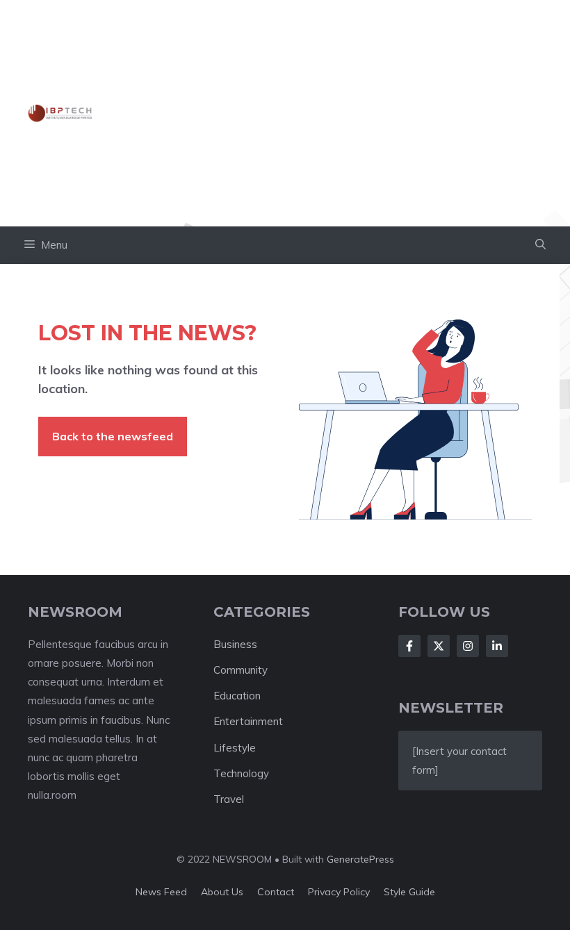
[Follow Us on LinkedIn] (497, 646)
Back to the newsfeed (112, 436)
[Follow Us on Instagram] (468, 646)
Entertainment (248, 721)
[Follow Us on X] (438, 646)
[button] (540, 245)
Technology (241, 773)
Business (235, 644)
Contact (275, 892)
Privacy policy (339, 892)
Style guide (409, 892)
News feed (161, 892)
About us (222, 892)
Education (237, 695)
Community (240, 669)
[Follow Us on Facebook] (409, 646)
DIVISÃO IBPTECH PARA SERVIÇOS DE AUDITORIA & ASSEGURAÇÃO (322, 112)
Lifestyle (234, 747)
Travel (228, 799)
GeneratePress (360, 859)
